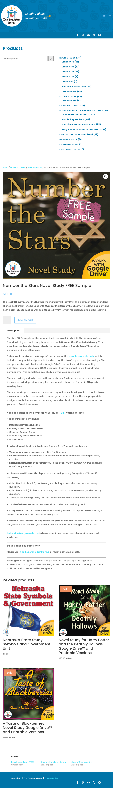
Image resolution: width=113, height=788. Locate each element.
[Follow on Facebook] (77, 35)
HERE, (62, 412)
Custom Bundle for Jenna (53, 762)
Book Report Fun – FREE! (22, 762)
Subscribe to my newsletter (23, 533)
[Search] (50, 58)
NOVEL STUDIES (17, 167)
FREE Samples (35, 167)
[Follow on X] (83, 35)
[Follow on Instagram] (99, 35)
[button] (105, 176)
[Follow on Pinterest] (94, 35)
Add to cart (25, 320)
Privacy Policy (51, 778)
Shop (5, 167)
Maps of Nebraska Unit (81, 762)
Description (13, 330)
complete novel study (81, 356)
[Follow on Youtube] (88, 35)
